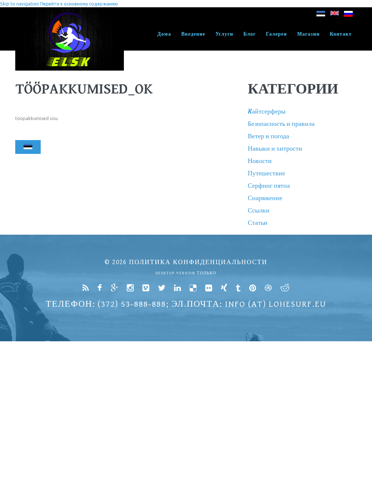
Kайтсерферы (267, 111)
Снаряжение (265, 198)
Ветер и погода (268, 136)
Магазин (308, 34)
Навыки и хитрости (275, 148)
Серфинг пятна (269, 185)
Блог (249, 34)
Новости (260, 161)
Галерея (276, 34)
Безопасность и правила (281, 123)
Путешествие (266, 173)
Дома (164, 34)
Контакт (341, 34)
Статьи (257, 222)
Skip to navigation (19, 3)
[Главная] (69, 10)
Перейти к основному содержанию (79, 3)
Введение (193, 34)
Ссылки (259, 210)
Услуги (224, 34)
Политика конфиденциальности (198, 262)
